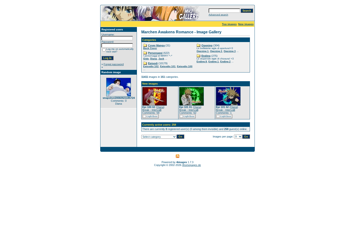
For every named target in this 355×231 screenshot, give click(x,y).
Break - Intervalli (151, 109)
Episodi (153, 63)
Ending (206, 55)
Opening (207, 45)
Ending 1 (213, 61)
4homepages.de (191, 165)
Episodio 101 (168, 66)
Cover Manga (156, 45)
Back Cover (150, 48)
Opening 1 (203, 51)
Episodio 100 (184, 66)
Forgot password (114, 64)
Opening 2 (216, 51)
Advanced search (218, 14)
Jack (161, 58)
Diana (153, 58)
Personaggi (155, 52)
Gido (146, 58)
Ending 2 (225, 61)
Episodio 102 (151, 66)
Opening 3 (230, 51)
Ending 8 (202, 61)
